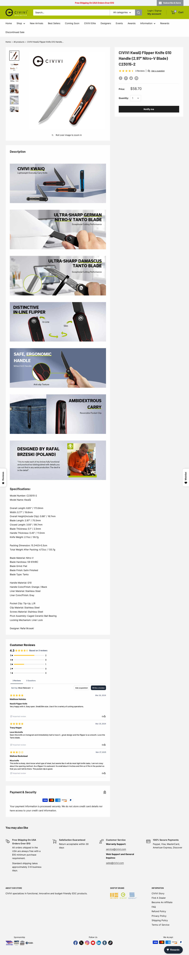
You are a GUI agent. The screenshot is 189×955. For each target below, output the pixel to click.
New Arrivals (36, 23)
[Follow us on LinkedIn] (99, 943)
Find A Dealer (159, 897)
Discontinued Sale (15, 32)
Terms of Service (160, 924)
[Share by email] (136, 78)
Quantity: (124, 98)
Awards (131, 23)
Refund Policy (159, 911)
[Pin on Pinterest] (126, 78)
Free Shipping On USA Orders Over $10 (94, 3)
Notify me (149, 109)
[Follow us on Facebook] (75, 943)
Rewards (164, 23)
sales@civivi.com (115, 863)
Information (146, 23)
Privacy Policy (159, 915)
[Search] (138, 12)
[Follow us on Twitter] (81, 943)
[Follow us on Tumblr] (104, 943)
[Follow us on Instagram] (87, 943)
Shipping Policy (160, 920)
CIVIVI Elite (90, 23)
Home (9, 23)
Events (119, 23)
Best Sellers (54, 23)
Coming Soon (72, 23)
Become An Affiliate (162, 902)
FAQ (154, 906)
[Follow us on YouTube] (93, 943)
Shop (19, 23)
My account (154, 13)
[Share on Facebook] (121, 78)
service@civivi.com (116, 849)
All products (19, 42)
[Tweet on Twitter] (131, 78)
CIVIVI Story (158, 893)
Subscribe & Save (172, 3)
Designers (106, 23)
